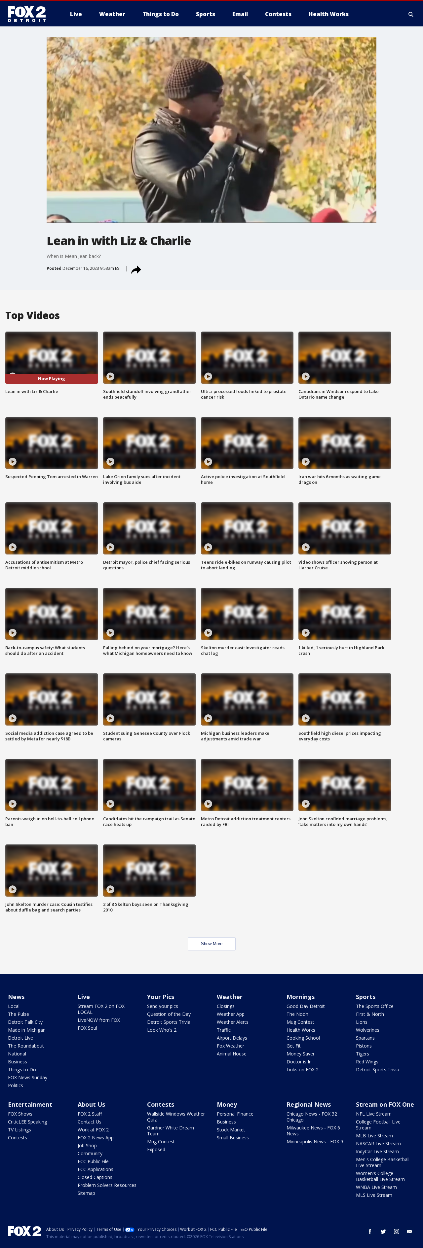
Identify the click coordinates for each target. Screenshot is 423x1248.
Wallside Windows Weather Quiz (176, 1117)
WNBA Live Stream (376, 1187)
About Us (91, 1104)
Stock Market (231, 1129)
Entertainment (30, 1104)
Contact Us (89, 1122)
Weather (230, 997)
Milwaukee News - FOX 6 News (313, 1130)
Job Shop (87, 1145)
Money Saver (301, 1054)
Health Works (301, 1030)
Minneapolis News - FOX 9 (315, 1141)
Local (13, 1006)
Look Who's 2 (161, 1030)
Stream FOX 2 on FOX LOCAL (101, 1009)
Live (84, 997)
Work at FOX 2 (93, 1129)
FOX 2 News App (96, 1137)
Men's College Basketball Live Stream (382, 1162)
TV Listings (19, 1129)
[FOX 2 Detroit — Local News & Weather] (30, 14)
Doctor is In (299, 1061)
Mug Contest (300, 1022)
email (409, 1231)
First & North (370, 1014)
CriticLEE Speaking (27, 1122)
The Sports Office (375, 1006)
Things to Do (22, 1069)
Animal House (232, 1054)
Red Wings (367, 1061)
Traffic (224, 1030)
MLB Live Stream (374, 1135)
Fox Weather (230, 1046)
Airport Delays (232, 1038)
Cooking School (303, 1038)
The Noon (297, 1014)
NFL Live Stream (374, 1114)
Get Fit (294, 1046)
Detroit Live (20, 1038)
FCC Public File (93, 1161)
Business (17, 1061)
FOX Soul (87, 1028)
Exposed (156, 1149)
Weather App (231, 1014)
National (17, 1054)
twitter (383, 1231)
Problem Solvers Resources (107, 1185)
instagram (396, 1231)
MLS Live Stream (374, 1195)
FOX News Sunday (27, 1077)
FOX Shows (20, 1114)
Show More (211, 943)
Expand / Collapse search (411, 14)
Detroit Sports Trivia (168, 1022)
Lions (361, 1022)
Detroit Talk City (25, 1022)
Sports (365, 997)
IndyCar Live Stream (377, 1151)
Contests (17, 1137)
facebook (370, 1231)
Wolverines (367, 1030)
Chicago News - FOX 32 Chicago (312, 1117)
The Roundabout (26, 1046)
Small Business (233, 1137)
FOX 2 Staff (90, 1114)
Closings (226, 1006)
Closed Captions (95, 1177)
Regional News (309, 1104)
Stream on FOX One (385, 1104)
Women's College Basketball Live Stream (380, 1176)
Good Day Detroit (306, 1006)
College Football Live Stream (378, 1125)
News (16, 997)
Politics (15, 1085)
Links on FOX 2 (303, 1069)
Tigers (362, 1054)
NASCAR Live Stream (378, 1143)
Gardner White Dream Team (170, 1130)
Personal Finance (235, 1114)
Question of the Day (169, 1014)
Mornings (301, 997)
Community (90, 1153)
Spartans (365, 1038)
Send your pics (162, 1006)
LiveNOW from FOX (99, 1020)
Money (227, 1104)
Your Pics (160, 997)
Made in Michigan (27, 1030)
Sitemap (86, 1193)
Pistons (364, 1046)
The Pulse (18, 1014)
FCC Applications (95, 1169)
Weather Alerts (233, 1022)
